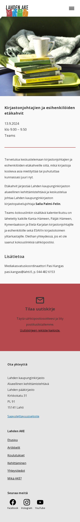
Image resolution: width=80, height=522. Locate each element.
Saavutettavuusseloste (23, 416)
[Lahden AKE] (17, 8)
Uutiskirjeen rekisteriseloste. (40, 330)
